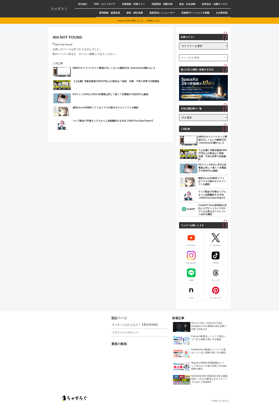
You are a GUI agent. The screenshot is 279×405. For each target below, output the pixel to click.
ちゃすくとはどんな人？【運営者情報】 (135, 324)
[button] (224, 57)
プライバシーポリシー (125, 332)
